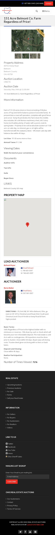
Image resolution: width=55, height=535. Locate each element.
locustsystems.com (35, 525)
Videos (10, 427)
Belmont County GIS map (13, 188)
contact (48, 3)
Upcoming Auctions (14, 385)
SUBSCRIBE (11, 481)
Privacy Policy (12, 505)
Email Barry (27, 290)
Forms (9, 395)
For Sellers (11, 414)
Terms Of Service (13, 509)
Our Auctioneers (13, 499)
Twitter (10, 444)
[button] (27, 224)
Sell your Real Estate (15, 398)
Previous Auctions (14, 388)
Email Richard (28, 268)
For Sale (10, 391)
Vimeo (10, 453)
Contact (10, 502)
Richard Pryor (9, 265)
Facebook (11, 447)
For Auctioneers (13, 421)
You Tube (11, 450)
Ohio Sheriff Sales (15, 456)
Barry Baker (9, 288)
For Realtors (11, 424)
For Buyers (11, 417)
